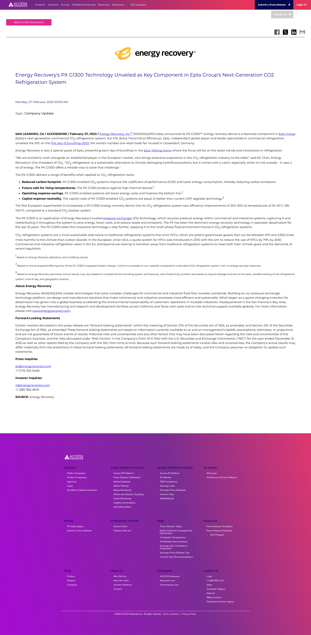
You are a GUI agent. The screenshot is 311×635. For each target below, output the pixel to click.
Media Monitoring (122, 490)
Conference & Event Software (222, 477)
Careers (118, 589)
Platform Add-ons (122, 530)
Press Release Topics (171, 526)
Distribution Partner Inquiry (220, 601)
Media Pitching (121, 486)
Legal (70, 486)
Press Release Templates (220, 526)
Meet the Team (121, 580)
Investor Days (167, 494)
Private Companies (76, 477)
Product (71, 576)
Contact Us (280, 14)
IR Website (165, 477)
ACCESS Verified (122, 507)
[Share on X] (285, 32)
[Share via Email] (302, 32)
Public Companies (76, 473)
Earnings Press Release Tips (175, 552)
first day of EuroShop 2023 (70, 143)
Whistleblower (167, 498)
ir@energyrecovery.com (32, 385)
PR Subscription (75, 526)
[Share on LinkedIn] (293, 32)
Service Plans (120, 526)
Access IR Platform (169, 473)
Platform (71, 580)
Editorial (211, 593)
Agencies (71, 481)
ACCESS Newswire (170, 576)
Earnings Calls (167, 486)
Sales (209, 584)
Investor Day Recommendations (176, 557)
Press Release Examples (219, 530)
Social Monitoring (122, 498)
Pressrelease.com (169, 584)
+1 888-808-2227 (215, 580)
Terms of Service (171, 614)
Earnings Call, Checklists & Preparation (173, 547)
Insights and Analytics (125, 502)
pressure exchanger (117, 218)
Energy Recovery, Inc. (115, 134)
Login (300, 4)
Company (72, 584)
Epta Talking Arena (157, 150)
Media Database (122, 481)
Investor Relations (123, 584)
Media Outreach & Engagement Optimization (176, 531)
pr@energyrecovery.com (33, 366)
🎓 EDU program (136, 4)
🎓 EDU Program (215, 534)
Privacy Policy (189, 614)
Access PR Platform (124, 473)
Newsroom (118, 4)
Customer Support (216, 589)
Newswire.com (167, 580)
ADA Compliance (168, 481)
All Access (212, 473)
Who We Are (120, 576)
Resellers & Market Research (82, 490)
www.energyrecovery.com (51, 311)
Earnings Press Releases (173, 490)
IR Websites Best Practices (174, 541)
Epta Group (287, 134)
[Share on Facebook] (277, 32)
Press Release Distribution (127, 477)
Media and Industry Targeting (129, 494)
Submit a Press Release (272, 4)
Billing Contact (214, 597)
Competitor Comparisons (173, 537)
